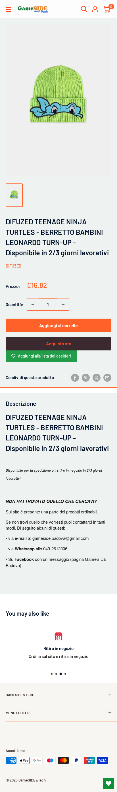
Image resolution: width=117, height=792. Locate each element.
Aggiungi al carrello (58, 325)
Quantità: (14, 304)
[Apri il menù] (8, 9)
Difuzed (13, 266)
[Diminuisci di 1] (33, 304)
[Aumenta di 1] (63, 304)
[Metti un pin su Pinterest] (86, 377)
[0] (106, 9)
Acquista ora (58, 343)
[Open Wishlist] (108, 783)
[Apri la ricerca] (84, 9)
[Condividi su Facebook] (75, 377)
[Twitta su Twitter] (97, 377)
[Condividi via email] (107, 377)
